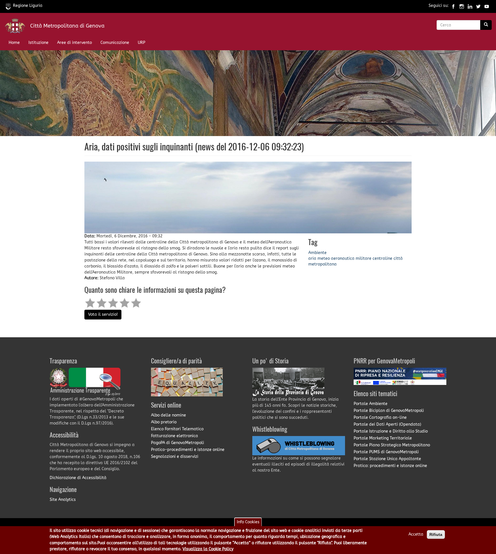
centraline (382, 258)
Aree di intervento (74, 42)
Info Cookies (248, 522)
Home (14, 42)
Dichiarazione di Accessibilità (78, 477)
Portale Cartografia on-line (380, 417)
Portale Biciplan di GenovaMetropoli (389, 410)
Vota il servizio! (103, 314)
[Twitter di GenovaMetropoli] (478, 5)
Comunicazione (114, 42)
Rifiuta (435, 534)
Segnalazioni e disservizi (174, 456)
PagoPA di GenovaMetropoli (177, 442)
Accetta (415, 534)
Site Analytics (63, 499)
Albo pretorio (164, 422)
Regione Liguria (27, 5)
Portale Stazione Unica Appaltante (387, 458)
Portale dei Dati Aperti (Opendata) (387, 424)
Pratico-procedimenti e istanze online (187, 449)
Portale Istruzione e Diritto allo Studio (391, 431)
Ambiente (317, 252)
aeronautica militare (351, 258)
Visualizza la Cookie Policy (208, 549)
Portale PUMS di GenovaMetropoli (386, 452)
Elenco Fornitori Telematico (177, 429)
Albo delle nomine (168, 415)
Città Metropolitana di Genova (67, 26)
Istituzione (38, 42)
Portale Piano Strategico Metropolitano (392, 445)
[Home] (17, 27)
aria (312, 258)
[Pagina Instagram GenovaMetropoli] (461, 5)
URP (141, 42)
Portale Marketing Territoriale (383, 438)
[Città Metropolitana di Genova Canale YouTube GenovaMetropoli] (486, 5)
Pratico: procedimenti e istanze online (390, 465)
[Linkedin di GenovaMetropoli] (470, 5)
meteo (323, 258)
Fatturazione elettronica (174, 435)
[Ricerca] (486, 25)
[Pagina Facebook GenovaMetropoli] (453, 5)
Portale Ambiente (371, 403)
